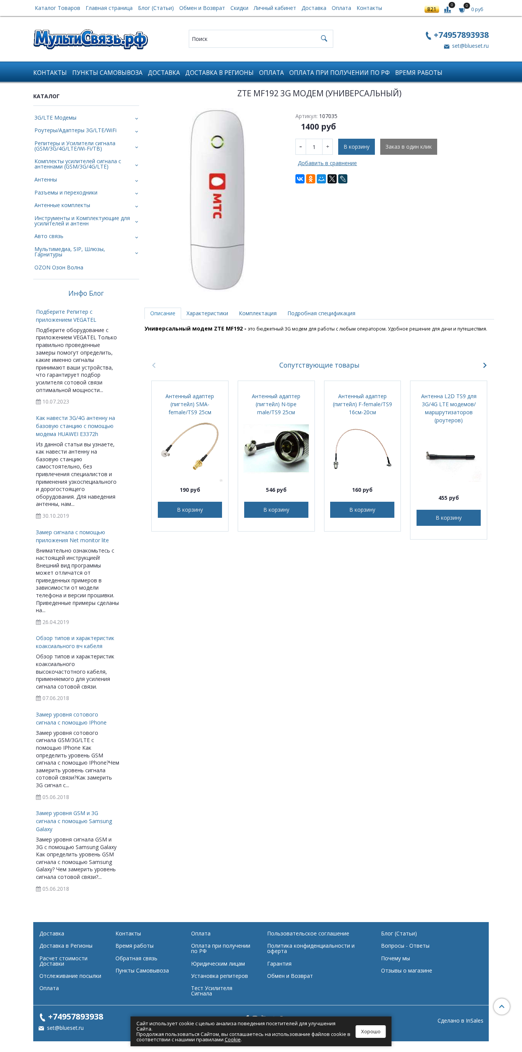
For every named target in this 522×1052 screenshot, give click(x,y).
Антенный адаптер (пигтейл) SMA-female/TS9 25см (189, 404)
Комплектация (258, 313)
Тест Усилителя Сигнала (211, 990)
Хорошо (371, 1031)
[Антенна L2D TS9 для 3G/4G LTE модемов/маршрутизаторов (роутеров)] (448, 457)
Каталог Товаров (57, 7)
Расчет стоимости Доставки (63, 961)
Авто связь (48, 236)
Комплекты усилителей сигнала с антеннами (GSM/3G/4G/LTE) (77, 163)
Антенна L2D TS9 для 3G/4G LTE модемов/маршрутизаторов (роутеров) (449, 408)
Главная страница (109, 7)
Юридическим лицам (218, 963)
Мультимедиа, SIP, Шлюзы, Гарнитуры (69, 251)
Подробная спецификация (321, 313)
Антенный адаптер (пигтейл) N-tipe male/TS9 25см (276, 404)
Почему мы (395, 958)
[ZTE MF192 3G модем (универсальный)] (217, 200)
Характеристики (207, 313)
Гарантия (279, 963)
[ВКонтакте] (300, 178)
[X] (332, 178)
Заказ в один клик (409, 146)
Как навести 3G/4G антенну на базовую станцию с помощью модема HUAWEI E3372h (75, 426)
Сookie (233, 1039)
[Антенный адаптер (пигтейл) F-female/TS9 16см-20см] (363, 449)
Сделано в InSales (460, 1020)
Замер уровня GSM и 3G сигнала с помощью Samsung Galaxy (74, 821)
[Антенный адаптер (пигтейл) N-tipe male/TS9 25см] (276, 449)
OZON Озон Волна (58, 267)
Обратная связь (136, 958)
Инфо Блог (86, 293)
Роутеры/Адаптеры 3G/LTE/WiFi (75, 130)
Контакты (369, 7)
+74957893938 (461, 34)
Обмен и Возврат (202, 7)
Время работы (419, 73)
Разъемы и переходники (65, 192)
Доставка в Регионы (219, 73)
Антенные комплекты (62, 205)
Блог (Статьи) (156, 7)
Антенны (45, 179)
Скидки (239, 7)
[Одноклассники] (310, 178)
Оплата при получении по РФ (339, 73)
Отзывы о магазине (406, 970)
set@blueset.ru (470, 45)
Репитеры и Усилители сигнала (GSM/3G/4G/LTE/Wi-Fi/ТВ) (74, 145)
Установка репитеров (219, 975)
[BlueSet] (90, 36)
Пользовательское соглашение (308, 933)
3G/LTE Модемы (55, 117)
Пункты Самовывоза (107, 73)
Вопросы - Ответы (405, 945)
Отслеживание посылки (70, 975)
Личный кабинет (275, 7)
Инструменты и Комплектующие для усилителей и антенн (82, 220)
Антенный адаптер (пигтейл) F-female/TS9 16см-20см (362, 404)
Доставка (314, 7)
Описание (162, 313)
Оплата (341, 7)
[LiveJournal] (342, 178)
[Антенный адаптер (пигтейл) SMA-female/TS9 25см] (190, 449)
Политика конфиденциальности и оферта (311, 948)
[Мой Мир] (321, 178)
